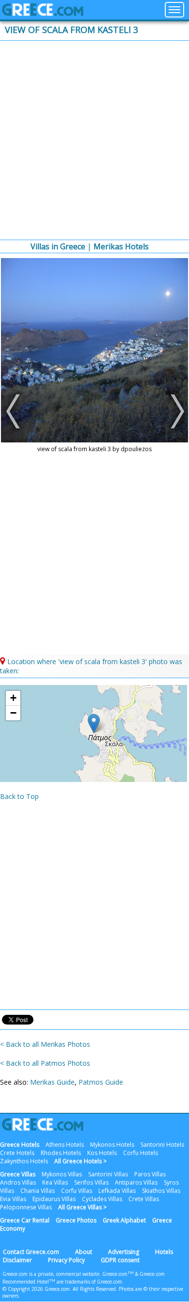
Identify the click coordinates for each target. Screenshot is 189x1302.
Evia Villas (13, 1199)
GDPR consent (120, 1260)
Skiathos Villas (161, 1191)
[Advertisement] (94, 140)
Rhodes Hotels (61, 1153)
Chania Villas (37, 1191)
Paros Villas (150, 1174)
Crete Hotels (17, 1153)
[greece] (42, 13)
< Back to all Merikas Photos (45, 1044)
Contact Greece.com (31, 1252)
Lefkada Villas (117, 1191)
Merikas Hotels (121, 246)
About (83, 1252)
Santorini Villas (108, 1174)
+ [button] (13, 698)
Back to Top (19, 796)
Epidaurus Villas (54, 1199)
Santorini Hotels (162, 1144)
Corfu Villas (76, 1191)
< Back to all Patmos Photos (45, 1063)
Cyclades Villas (102, 1199)
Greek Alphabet (124, 1220)
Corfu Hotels (140, 1153)
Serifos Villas (91, 1182)
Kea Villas (55, 1182)
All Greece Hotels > (80, 1161)
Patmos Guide (101, 1082)
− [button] (13, 713)
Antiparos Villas (136, 1182)
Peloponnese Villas (26, 1207)
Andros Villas (18, 1182)
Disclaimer (17, 1260)
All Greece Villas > (82, 1207)
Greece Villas (17, 1174)
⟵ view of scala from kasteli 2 (14, 411)
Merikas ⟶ (174, 411)
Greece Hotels (19, 1144)
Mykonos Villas (62, 1174)
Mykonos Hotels (112, 1144)
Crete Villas (143, 1199)
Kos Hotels (102, 1153)
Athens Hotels (65, 1144)
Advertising (123, 1252)
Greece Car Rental (24, 1220)
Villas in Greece (58, 246)
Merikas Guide (52, 1082)
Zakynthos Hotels (24, 1161)
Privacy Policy (66, 1260)
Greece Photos (76, 1220)
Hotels (164, 1252)
